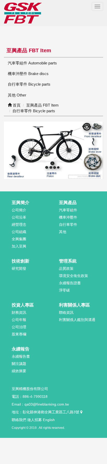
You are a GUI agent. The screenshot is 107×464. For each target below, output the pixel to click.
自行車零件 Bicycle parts (29, 84)
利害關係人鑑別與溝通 (77, 320)
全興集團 (19, 239)
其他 (62, 232)
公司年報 (19, 320)
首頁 (16, 105)
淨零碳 (64, 290)
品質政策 (66, 268)
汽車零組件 (68, 210)
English (49, 420)
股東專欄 (19, 334)
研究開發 (19, 268)
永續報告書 (21, 356)
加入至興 (19, 246)
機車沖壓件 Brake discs (28, 73)
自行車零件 (68, 224)
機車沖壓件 (68, 217)
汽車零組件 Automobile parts (32, 63)
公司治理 (19, 327)
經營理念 (19, 224)
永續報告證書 (70, 283)
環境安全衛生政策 (73, 276)
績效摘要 (19, 371)
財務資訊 (19, 312)
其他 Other (17, 95)
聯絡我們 (19, 420)
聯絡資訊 (66, 312)
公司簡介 (19, 210)
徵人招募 (34, 420)
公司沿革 (19, 217)
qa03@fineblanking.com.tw (46, 404)
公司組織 (19, 232)
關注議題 (19, 364)
